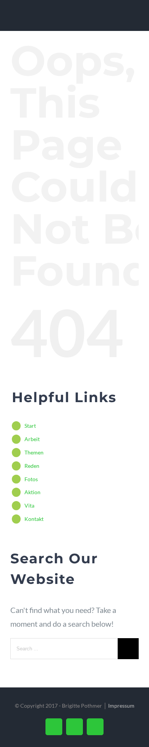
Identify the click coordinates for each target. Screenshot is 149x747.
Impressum (121, 705)
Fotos (31, 479)
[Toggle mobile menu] (134, 19)
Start (30, 425)
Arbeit (32, 439)
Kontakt (34, 519)
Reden (31, 465)
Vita (29, 505)
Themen (34, 452)
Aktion (32, 492)
